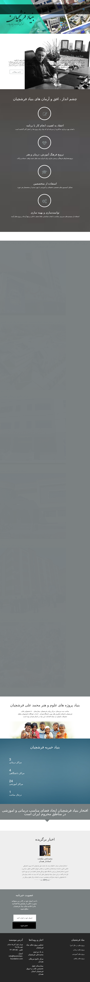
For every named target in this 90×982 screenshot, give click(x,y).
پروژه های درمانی (79, 944)
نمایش (2, 689)
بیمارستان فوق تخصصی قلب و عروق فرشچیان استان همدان (34, 964)
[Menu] (84, 9)
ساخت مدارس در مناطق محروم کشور (21, 694)
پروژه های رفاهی (79, 953)
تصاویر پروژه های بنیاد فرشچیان (34, 940)
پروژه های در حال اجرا (77, 939)
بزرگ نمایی (8, 689)
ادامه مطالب (16, 72)
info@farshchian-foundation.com (16, 951)
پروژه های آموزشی (78, 948)
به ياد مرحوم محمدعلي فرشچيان (35, 947)
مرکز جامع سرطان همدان (36, 954)
